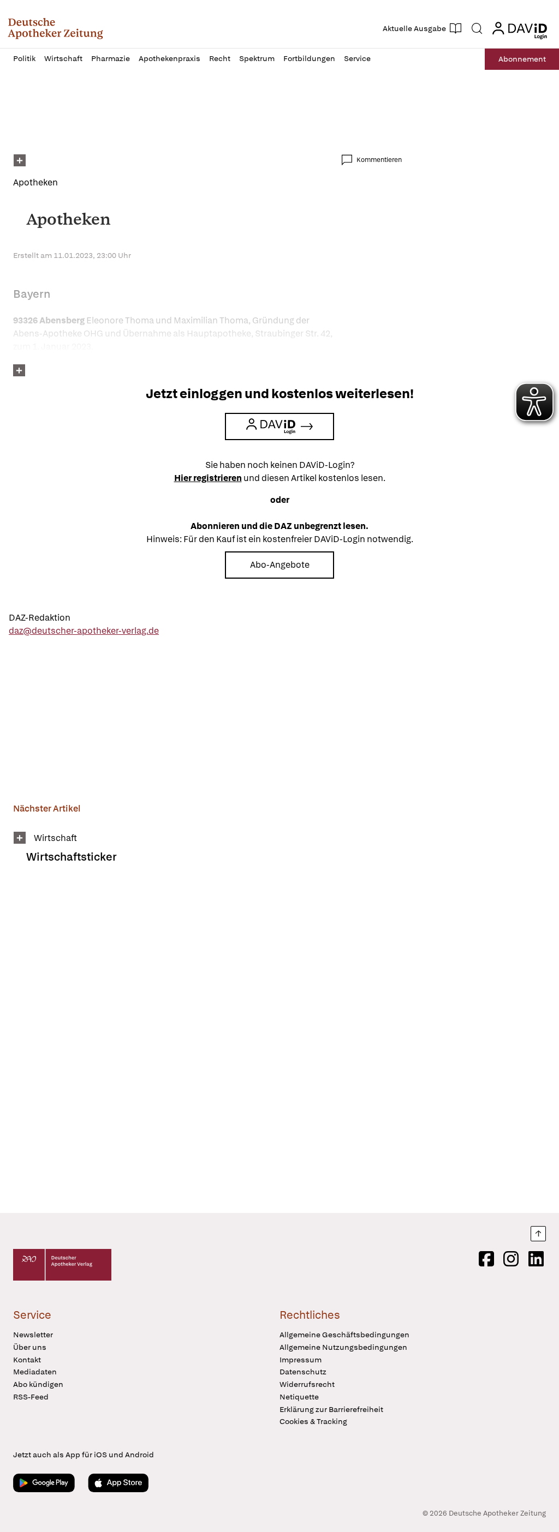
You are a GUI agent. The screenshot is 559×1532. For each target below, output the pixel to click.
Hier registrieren (208, 478)
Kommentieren (379, 159)
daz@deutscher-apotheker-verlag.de (84, 630)
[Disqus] (207, 1045)
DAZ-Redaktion (39, 617)
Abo (522, 59)
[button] (55, 28)
